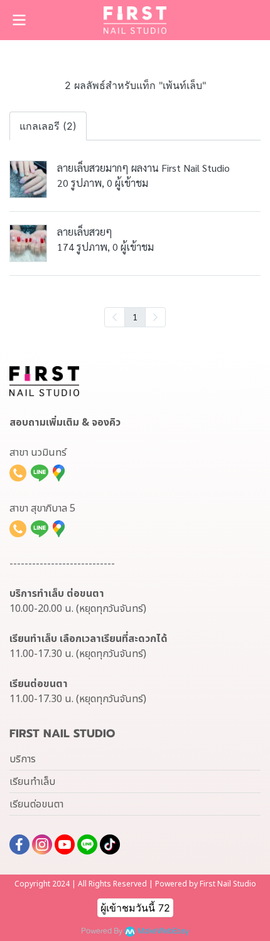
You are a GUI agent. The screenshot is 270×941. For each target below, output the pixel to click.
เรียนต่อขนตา (36, 804)
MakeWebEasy (163, 931)
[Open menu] (18, 20)
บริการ (22, 759)
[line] (87, 844)
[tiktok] (110, 844)
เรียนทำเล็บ (32, 781)
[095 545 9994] (17, 472)
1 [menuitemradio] (135, 316)
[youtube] (65, 844)
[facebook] (19, 844)
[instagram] (42, 844)
